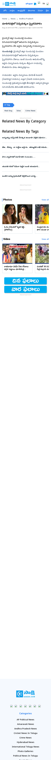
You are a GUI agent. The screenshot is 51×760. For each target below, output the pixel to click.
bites (19, 111)
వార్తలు (12, 11)
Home (4, 19)
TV (43, 4)
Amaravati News (25, 724)
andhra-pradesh (26, 19)
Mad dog (8, 111)
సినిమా (40, 11)
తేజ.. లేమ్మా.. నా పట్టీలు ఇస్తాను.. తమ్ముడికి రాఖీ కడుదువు (25, 147)
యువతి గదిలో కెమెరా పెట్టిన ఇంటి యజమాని (25, 166)
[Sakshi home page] (25, 694)
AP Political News (25, 719)
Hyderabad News (25, 742)
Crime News (30, 111)
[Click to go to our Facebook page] (11, 706)
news (13, 19)
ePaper (30, 4)
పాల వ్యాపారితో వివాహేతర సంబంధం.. (24, 157)
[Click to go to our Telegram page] (35, 706)
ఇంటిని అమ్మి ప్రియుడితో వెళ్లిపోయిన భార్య (24, 176)
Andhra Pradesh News (25, 729)
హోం (5, 11)
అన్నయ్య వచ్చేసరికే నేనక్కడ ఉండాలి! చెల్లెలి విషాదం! (25, 138)
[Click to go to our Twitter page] (21, 706)
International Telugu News (25, 747)
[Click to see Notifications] (47, 4)
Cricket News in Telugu (25, 733)
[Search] (35, 4)
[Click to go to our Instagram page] (25, 706)
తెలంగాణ (31, 11)
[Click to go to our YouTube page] (30, 706)
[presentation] (5, 214)
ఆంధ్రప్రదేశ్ (21, 11)
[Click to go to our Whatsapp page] (16, 706)
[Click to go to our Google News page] (39, 706)
